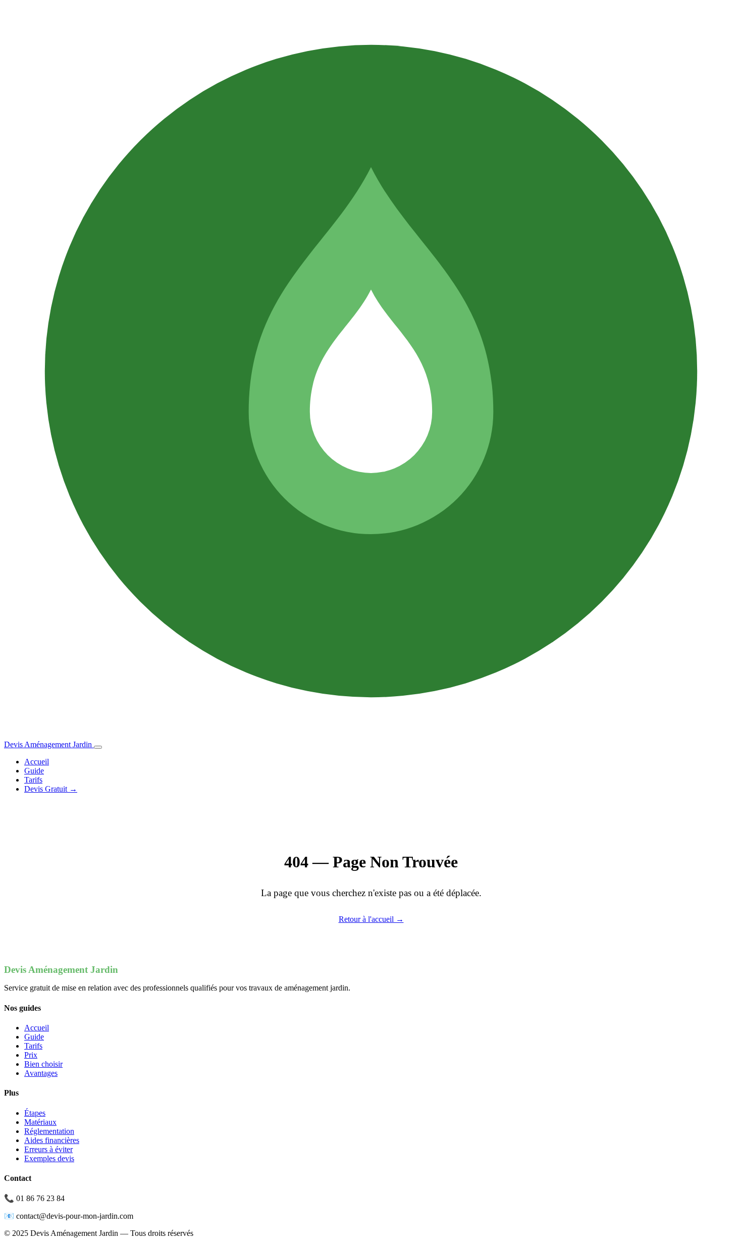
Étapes (34, 1113)
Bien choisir (43, 1064)
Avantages (41, 1073)
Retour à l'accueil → (371, 919)
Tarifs (33, 779)
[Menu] (98, 747)
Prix (30, 1055)
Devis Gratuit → (50, 789)
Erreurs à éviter (48, 1149)
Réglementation (49, 1131)
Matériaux (40, 1122)
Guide (34, 770)
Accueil (36, 761)
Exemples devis (49, 1158)
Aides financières (51, 1140)
